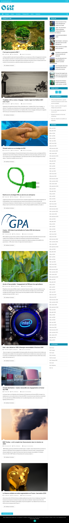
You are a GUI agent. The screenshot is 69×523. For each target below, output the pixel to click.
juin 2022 (53, 254)
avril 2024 (53, 198)
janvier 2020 (53, 327)
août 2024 (53, 188)
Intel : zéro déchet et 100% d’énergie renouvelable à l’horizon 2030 (23, 347)
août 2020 (53, 309)
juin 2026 (53, 133)
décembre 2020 (54, 299)
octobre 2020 (54, 304)
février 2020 (53, 324)
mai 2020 (53, 317)
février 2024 (53, 203)
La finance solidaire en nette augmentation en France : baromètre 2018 (24, 493)
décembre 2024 (54, 178)
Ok (34, 520)
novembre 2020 (54, 302)
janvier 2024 (53, 206)
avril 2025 (53, 168)
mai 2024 (53, 196)
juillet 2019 (53, 337)
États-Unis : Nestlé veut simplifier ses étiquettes (59, 119)
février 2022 (53, 264)
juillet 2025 (53, 161)
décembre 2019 (54, 329)
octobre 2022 (54, 244)
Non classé (53, 357)
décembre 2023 (54, 208)
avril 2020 (53, 319)
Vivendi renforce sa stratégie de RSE (14, 148)
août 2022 (53, 249)
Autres (52, 347)
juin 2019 (53, 340)
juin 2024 (53, 193)
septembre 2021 (54, 277)
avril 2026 (53, 138)
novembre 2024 (54, 181)
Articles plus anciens (7, 513)
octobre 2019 (54, 335)
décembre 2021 (54, 269)
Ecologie (7, 14)
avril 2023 (53, 229)
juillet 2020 (53, 312)
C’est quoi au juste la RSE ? (11, 52)
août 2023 (53, 219)
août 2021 (53, 279)
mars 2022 (53, 261)
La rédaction (15, 54)
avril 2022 (53, 259)
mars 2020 (53, 322)
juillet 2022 (53, 251)
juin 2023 (53, 224)
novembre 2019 (54, 332)
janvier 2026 (53, 145)
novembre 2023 (54, 211)
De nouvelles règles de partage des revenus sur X (58, 111)
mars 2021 (53, 292)
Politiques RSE (26, 14)
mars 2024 (53, 201)
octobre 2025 (54, 153)
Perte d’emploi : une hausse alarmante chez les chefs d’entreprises (61, 42)
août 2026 (53, 128)
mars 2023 (53, 231)
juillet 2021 (53, 282)
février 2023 (53, 234)
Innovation (18, 14)
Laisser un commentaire (26, 54)
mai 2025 (53, 166)
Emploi (12, 14)
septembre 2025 (54, 156)
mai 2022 (53, 256)
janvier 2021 (53, 297)
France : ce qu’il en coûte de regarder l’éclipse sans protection (59, 106)
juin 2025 (53, 163)
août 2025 (53, 158)
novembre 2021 (54, 272)
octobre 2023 (54, 214)
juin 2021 (53, 284)
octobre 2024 (54, 183)
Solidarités (38, 14)
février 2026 (53, 143)
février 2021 (53, 294)
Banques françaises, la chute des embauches (58, 115)
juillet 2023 (53, 221)
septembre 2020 (54, 307)
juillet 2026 (53, 130)
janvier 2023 (53, 236)
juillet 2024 (53, 191)
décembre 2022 (54, 239)
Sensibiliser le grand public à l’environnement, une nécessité (61, 54)
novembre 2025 (54, 151)
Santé (32, 14)
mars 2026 (53, 140)
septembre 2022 (54, 246)
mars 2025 (53, 171)
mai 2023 (53, 226)
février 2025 (53, 173)
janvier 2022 (53, 266)
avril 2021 (53, 289)
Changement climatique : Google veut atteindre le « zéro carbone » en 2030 (60, 82)
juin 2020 (53, 314)
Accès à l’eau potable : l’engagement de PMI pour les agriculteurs (23, 284)
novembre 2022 (54, 241)
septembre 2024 (54, 186)
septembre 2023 (54, 216)
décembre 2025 (54, 148)
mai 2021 (53, 287)
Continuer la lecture (9, 65)
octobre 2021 (54, 274)
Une (52, 367)
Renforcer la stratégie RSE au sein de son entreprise (19, 195)
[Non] (67, 519)
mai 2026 (53, 135)
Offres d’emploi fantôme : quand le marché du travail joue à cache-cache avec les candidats (59, 101)
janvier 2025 (53, 176)
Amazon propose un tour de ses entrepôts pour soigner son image (60, 23)
